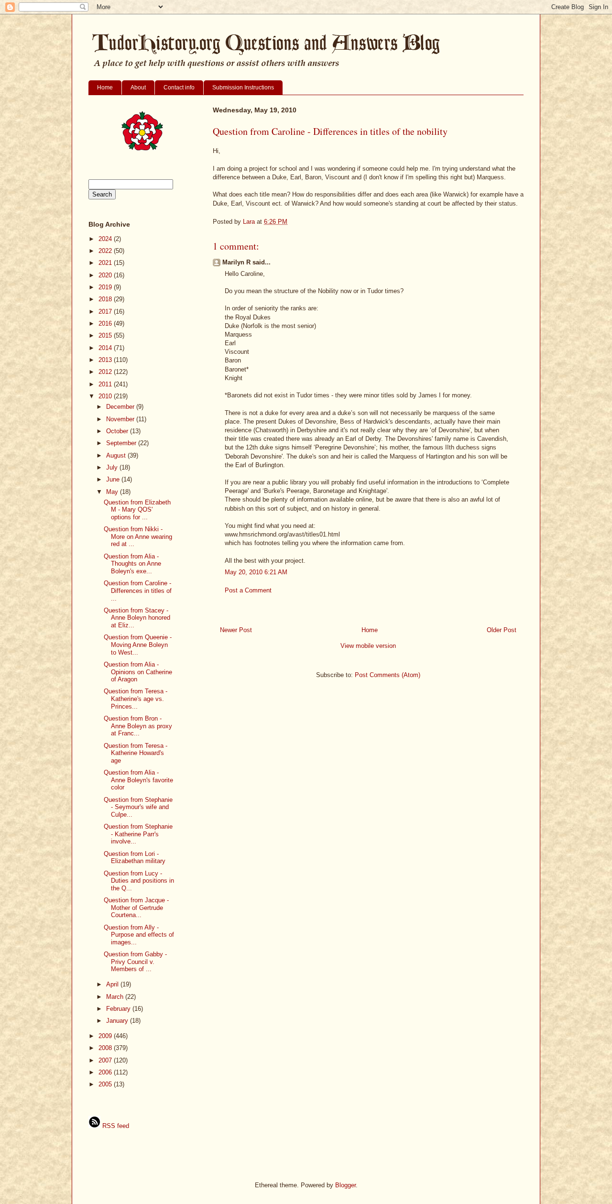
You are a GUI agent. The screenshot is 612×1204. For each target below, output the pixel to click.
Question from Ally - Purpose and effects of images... (139, 935)
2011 (106, 384)
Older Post (501, 630)
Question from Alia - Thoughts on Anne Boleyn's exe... (132, 564)
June (113, 479)
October (118, 431)
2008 (106, 1047)
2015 (106, 335)
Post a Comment (248, 590)
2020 (106, 275)
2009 (106, 1036)
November (121, 419)
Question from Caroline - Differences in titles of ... (138, 591)
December (121, 406)
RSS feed (114, 1125)
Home (105, 87)
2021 (106, 262)
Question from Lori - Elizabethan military (134, 857)
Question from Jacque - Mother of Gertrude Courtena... (136, 908)
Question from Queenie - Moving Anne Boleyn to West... (138, 645)
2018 (106, 299)
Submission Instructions (243, 87)
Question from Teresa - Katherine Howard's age (135, 753)
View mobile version (368, 645)
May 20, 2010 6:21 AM (256, 572)
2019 (106, 287)
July (113, 467)
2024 (106, 238)
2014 (106, 347)
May (113, 491)
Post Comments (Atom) (387, 675)
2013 (106, 359)
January (118, 1020)
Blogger (345, 1185)
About (138, 87)
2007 (106, 1060)
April (113, 984)
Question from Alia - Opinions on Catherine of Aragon (138, 672)
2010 (106, 396)
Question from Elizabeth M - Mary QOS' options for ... (137, 510)
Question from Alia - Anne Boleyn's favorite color (138, 780)
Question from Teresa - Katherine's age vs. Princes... (135, 699)
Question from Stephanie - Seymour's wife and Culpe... (138, 807)
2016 (106, 323)
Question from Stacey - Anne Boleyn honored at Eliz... (137, 618)
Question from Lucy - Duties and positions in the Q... (139, 881)
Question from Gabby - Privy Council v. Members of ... (135, 962)
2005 (106, 1084)
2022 (106, 250)
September (122, 443)
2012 (106, 371)
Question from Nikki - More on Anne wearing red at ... (138, 536)
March (115, 996)
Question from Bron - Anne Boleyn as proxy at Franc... (138, 726)
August (117, 455)
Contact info (179, 87)
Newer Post (236, 630)
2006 (106, 1072)
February (119, 1008)
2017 (106, 311)
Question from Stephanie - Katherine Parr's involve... (138, 834)
